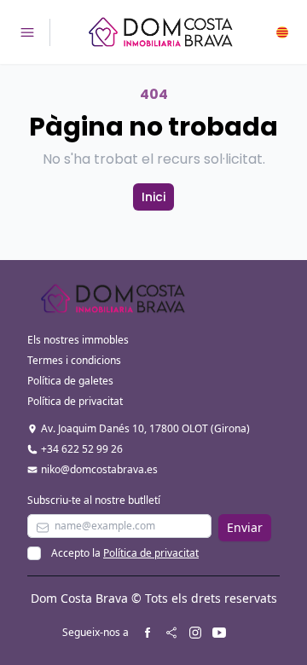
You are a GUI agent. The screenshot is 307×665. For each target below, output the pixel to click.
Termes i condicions (74, 360)
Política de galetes (70, 380)
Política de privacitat (75, 401)
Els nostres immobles (78, 339)
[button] (282, 32)
